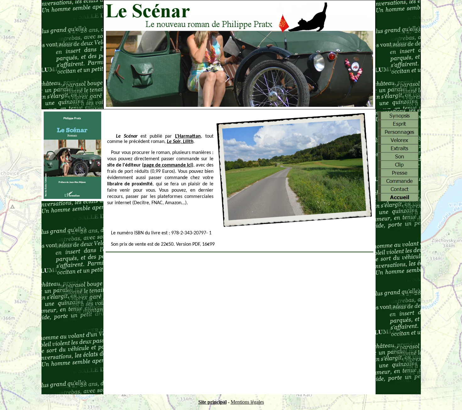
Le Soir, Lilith (180, 141)
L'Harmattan (188, 136)
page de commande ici (168, 165)
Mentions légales (247, 402)
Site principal (212, 402)
